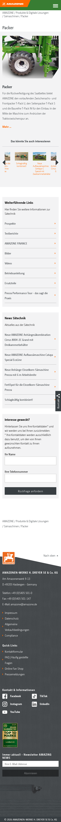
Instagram (16, 703)
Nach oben (49, 555)
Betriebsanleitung (15, 273)
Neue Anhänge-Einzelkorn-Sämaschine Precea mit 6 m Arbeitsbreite (27, 372)
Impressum (11, 612)
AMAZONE (8, 12)
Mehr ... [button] (6, 126)
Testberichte (11, 233)
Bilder (8, 253)
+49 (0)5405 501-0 (21, 592)
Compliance (11, 635)
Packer (24, 16)
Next (57, 162)
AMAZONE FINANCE (16, 243)
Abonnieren (30, 773)
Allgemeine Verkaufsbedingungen (17, 626)
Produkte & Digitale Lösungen (32, 12)
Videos (8, 263)
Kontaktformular (14, 651)
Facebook (15, 695)
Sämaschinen (11, 16)
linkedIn (44, 703)
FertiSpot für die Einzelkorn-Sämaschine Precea (27, 387)
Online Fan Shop (14, 668)
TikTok (43, 695)
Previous (3, 162)
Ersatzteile (10, 283)
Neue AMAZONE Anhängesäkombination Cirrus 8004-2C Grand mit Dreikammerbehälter (28, 339)
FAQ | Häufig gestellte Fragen (16, 660)
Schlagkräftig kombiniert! (19, 399)
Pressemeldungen (15, 674)
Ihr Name (10, 454)
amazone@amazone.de (24, 604)
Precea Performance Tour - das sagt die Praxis (26, 295)
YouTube (15, 711)
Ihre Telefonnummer (16, 471)
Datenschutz (12, 618)
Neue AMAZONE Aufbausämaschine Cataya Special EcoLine (29, 357)
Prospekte (10, 223)
